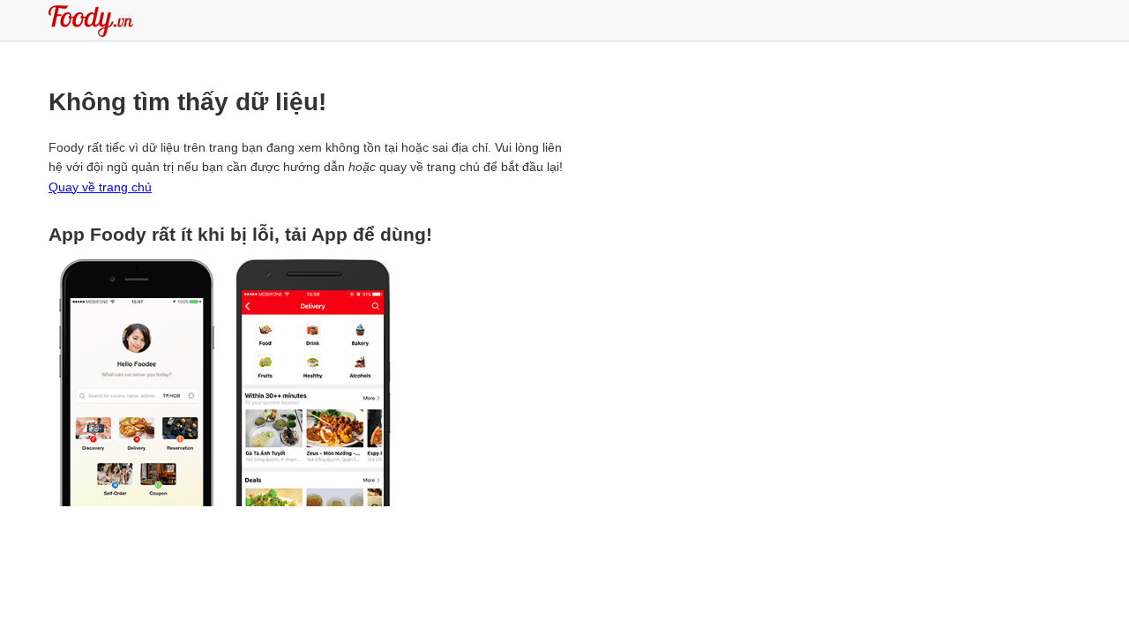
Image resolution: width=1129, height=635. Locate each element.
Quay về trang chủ (100, 187)
